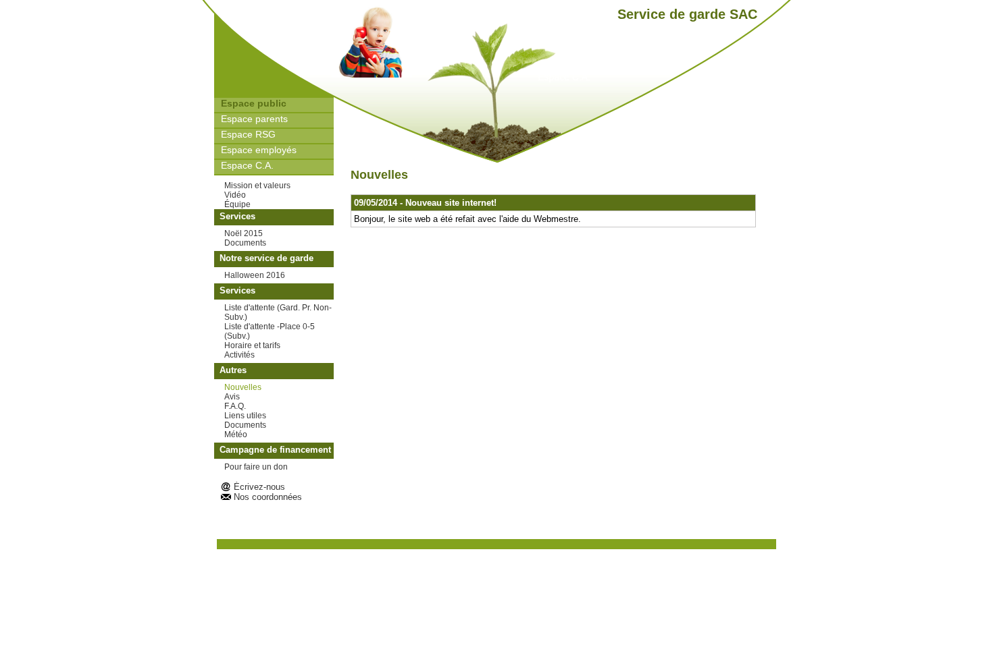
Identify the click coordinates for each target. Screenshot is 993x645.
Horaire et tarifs (252, 345)
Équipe (237, 204)
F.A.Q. (235, 406)
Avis (232, 396)
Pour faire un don (256, 467)
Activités (239, 355)
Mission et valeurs (257, 185)
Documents (245, 243)
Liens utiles (245, 415)
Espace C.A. (247, 165)
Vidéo (235, 195)
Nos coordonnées (268, 497)
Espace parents (254, 118)
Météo (235, 434)
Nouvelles (242, 387)
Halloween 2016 (254, 275)
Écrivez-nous (259, 487)
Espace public (253, 103)
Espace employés (259, 149)
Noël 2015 (243, 233)
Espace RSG (248, 134)
